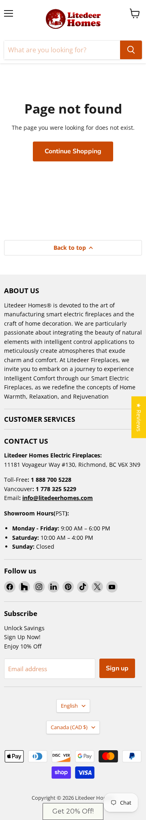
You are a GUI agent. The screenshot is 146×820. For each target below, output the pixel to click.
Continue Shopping (73, 151)
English (69, 705)
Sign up (117, 668)
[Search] (131, 50)
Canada (69, 727)
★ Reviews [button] (139, 417)
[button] (73, 811)
